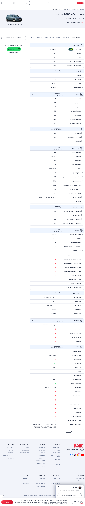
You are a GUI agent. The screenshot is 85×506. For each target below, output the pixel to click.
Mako (27, 447)
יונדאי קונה (42, 447)
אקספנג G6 (42, 450)
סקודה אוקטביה (41, 463)
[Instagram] (78, 454)
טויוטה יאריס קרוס (40, 460)
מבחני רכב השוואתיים (55, 481)
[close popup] (58, 486)
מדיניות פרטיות (56, 447)
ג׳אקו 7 (43, 452)
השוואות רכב (10, 447)
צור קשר (58, 464)
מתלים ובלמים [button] (49, 37)
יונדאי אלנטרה (41, 458)
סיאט (78, 9)
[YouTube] (82, 454)
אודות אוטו (57, 459)
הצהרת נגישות (56, 452)
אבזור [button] (32, 37)
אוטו (82, 9)
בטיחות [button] (58, 37)
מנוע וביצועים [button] (76, 37)
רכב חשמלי (42, 478)
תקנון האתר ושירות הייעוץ (55, 456)
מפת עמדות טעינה (40, 481)
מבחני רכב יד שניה (55, 483)
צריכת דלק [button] (66, 37)
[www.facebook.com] (71, 454)
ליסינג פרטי (26, 483)
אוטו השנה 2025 (25, 450)
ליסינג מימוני (26, 478)
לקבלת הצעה (52, 49)
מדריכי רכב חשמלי (40, 483)
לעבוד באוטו (57, 462)
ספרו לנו (68, 432)
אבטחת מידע (57, 450)
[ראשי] (79, 446)
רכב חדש (11, 450)
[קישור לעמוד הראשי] (80, 2)
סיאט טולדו (57, 70)
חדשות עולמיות (80, 481)
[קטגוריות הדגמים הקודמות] (81, 38)
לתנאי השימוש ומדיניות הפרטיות (53, 504)
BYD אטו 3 (42, 455)
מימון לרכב (11, 458)
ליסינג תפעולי (25, 481)
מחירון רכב (11, 452)
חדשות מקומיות (80, 478)
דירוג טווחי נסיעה (40, 486)
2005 (68, 9)
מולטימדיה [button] (40, 37)
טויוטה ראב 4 (41, 466)
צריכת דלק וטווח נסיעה (8, 455)
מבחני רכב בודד (56, 478)
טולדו (73, 9)
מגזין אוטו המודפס (24, 452)
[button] (22, 3)
